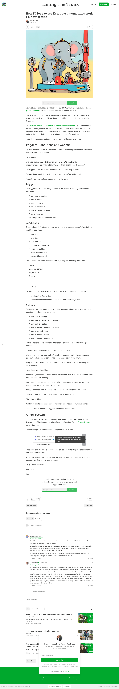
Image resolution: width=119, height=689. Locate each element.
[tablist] (34, 519)
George (32, 536)
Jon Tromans (34, 20)
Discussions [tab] (39, 609)
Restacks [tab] (38, 519)
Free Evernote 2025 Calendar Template (42, 631)
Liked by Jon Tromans (37, 538)
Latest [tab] (33, 609)
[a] (86, 618)
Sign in (113, 4)
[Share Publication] (96, 4)
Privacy (15, 686)
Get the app (67, 686)
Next (87, 505)
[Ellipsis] (92, 536)
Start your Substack (55, 686)
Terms (19, 686)
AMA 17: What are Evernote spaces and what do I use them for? (49, 615)
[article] (59, 620)
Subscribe (103, 4)
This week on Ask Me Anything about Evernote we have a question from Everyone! (49, 620)
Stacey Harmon (84, 422)
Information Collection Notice (59, 666)
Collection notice (25, 686)
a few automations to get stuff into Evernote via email (52, 126)
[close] (77, 635)
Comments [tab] (30, 519)
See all (29, 661)
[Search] (92, 4)
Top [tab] (28, 609)
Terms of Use (68, 664)
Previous (33, 505)
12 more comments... (32, 599)
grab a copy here (33, 111)
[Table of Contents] (2, 344)
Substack (100, 686)
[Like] (27, 27)
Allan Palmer (34, 562)
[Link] (23, 144)
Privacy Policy (73, 666)
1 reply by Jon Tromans (38, 591)
